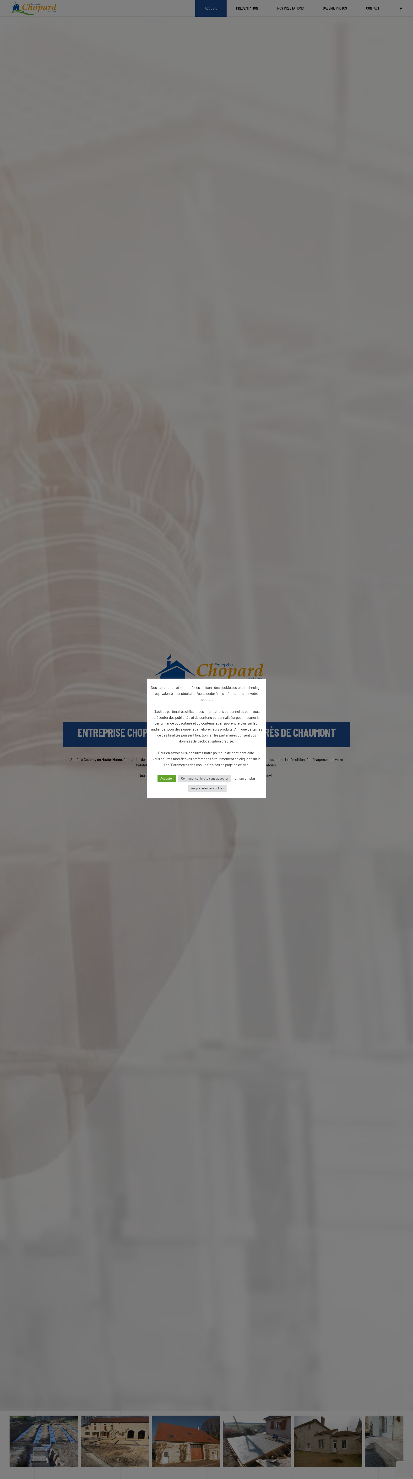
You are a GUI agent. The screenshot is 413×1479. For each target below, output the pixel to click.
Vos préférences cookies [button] (207, 788)
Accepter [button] (166, 778)
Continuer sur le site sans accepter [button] (204, 778)
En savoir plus (244, 778)
